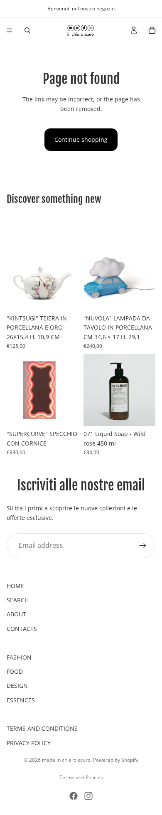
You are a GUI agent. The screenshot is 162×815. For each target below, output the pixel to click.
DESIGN (17, 685)
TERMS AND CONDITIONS (42, 728)
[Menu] (9, 30)
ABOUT (16, 614)
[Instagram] (88, 796)
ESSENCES (21, 700)
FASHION (19, 657)
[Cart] (152, 30)
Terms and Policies (81, 777)
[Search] (27, 30)
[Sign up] (143, 545)
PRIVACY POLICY (29, 743)
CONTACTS (22, 629)
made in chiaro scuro (66, 759)
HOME (15, 586)
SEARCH (18, 600)
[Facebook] (74, 796)
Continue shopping (81, 139)
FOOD (15, 671)
